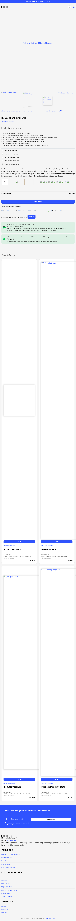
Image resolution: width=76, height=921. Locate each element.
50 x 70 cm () (11, 154)
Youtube (4, 913)
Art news (4, 877)
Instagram (4, 909)
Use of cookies (5, 883)
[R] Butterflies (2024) (13, 787)
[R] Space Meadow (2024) (53, 787)
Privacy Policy (5, 893)
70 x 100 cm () (11, 157)
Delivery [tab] (11, 128)
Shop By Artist (5, 864)
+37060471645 (34, 1)
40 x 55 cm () (10, 151)
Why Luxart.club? (6, 887)
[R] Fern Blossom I (49, 549)
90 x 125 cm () (11, 161)
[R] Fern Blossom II (12, 549)
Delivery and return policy (9, 890)
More (19, 541)
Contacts (4, 880)
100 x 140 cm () (11, 164)
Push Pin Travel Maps (8, 867)
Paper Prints (5, 861)
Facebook (4, 906)
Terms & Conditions (7, 896)
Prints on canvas (27, 111)
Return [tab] (18, 128)
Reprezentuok (50, 918)
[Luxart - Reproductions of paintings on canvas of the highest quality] (8, 7)
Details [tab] (3, 128)
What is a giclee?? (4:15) (53, 111)
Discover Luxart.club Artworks (10, 111)
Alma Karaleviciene (8, 122)
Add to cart (38, 202)
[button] (69, 6)
